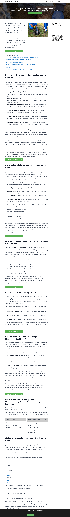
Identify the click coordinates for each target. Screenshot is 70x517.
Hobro (8, 482)
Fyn (46, 1)
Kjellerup (9, 475)
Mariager (9, 460)
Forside (38, 1)
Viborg (8, 480)
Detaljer (45, 512)
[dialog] (35, 513)
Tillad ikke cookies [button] (39, 514)
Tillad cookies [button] (30, 514)
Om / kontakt (57, 1)
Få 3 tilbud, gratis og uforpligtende (35, 13)
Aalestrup (9, 468)
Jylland (43, 1)
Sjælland (51, 1)
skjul (18, 55)
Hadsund (9, 463)
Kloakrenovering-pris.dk (11, 1)
